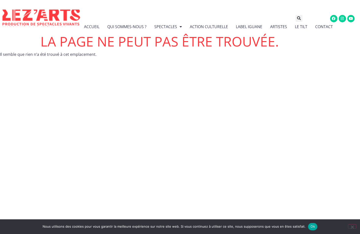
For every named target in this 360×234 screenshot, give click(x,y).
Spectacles (165, 26)
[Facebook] (333, 18)
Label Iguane (249, 26)
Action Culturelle (209, 26)
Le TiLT (301, 26)
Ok (313, 226)
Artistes (278, 26)
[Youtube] (351, 18)
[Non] (352, 226)
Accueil (91, 26)
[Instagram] (342, 18)
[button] (303, 18)
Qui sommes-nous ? (126, 26)
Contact (324, 26)
